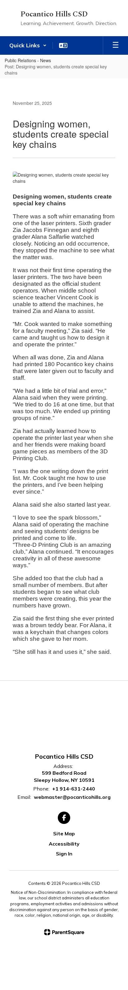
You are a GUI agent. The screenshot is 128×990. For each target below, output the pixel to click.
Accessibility (64, 844)
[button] (28, 45)
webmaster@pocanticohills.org (72, 797)
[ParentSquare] (64, 932)
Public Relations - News (28, 60)
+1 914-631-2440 (73, 789)
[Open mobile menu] (115, 45)
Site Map (64, 833)
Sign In (64, 854)
